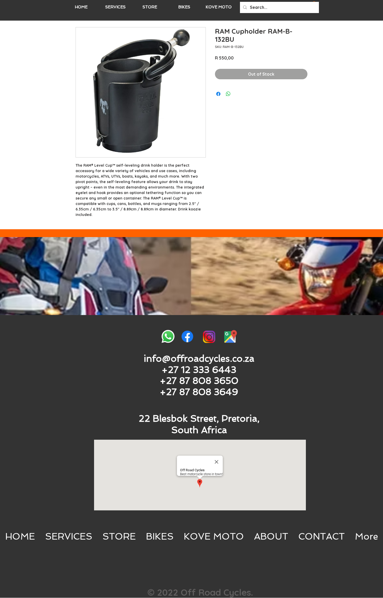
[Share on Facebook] (218, 94)
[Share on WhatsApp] (228, 94)
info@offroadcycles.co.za (199, 358)
